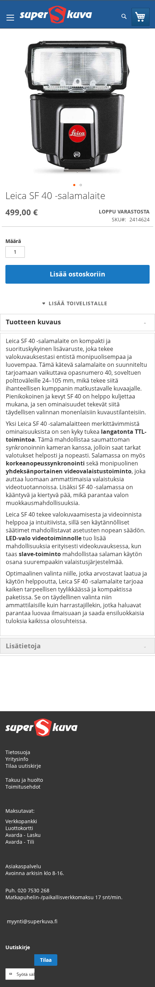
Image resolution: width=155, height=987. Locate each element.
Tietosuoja (17, 752)
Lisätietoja (23, 645)
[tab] (77, 322)
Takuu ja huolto (24, 779)
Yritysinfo (16, 759)
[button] (74, 185)
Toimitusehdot (22, 786)
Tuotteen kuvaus (33, 321)
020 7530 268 (33, 890)
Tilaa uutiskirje (23, 765)
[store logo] (56, 14)
